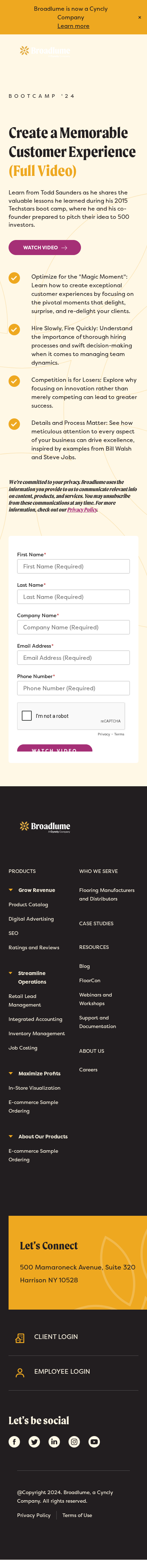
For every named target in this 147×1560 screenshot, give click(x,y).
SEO (13, 933)
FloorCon (89, 980)
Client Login (56, 1336)
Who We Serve (98, 871)
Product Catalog (28, 904)
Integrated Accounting (35, 1019)
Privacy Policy (81, 509)
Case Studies (96, 924)
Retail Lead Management (25, 1000)
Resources (94, 947)
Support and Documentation (97, 1021)
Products (22, 871)
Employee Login (62, 1371)
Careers (88, 1069)
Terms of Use (77, 1515)
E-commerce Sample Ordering (33, 1106)
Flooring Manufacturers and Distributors (107, 894)
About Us (91, 1051)
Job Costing (23, 1047)
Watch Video (40, 247)
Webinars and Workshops (95, 999)
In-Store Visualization (34, 1087)
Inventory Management (37, 1033)
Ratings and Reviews (34, 947)
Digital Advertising (31, 918)
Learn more (73, 26)
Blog (84, 966)
